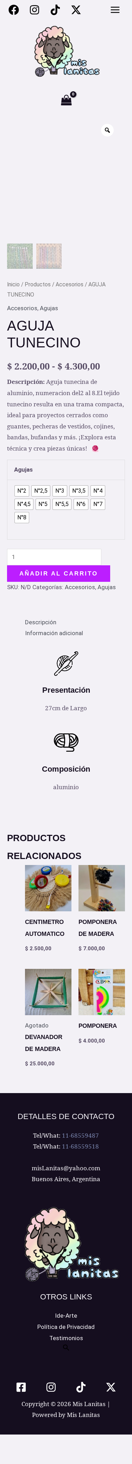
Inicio (13, 284)
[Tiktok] (55, 9)
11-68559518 (80, 1146)
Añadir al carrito (58, 573)
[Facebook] (13, 9)
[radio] (22, 491)
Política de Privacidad (66, 1326)
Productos (38, 284)
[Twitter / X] (76, 9)
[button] (66, 1348)
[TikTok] (81, 1387)
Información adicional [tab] (54, 633)
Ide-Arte (66, 1315)
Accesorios (69, 284)
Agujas (49, 308)
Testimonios (66, 1338)
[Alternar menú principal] (115, 10)
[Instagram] (34, 9)
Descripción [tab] (40, 622)
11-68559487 (80, 1135)
